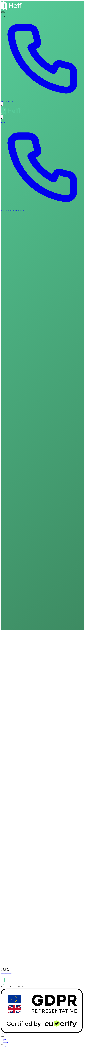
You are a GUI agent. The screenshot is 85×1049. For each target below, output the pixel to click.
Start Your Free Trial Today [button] (6, 973)
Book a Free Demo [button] (20, 210)
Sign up (4, 1039)
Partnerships (5, 1042)
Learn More (3, 663)
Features (2, 119)
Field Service (3, 215)
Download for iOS (4, 964)
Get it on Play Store (15, 226)
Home (2, 214)
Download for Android (13, 964)
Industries (3, 122)
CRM (4, 1046)
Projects (5, 1047)
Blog (4, 1038)
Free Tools (3, 121)
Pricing (2, 13)
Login (4, 1040)
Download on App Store (6, 226)
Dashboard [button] (10, 101)
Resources (3, 124)
